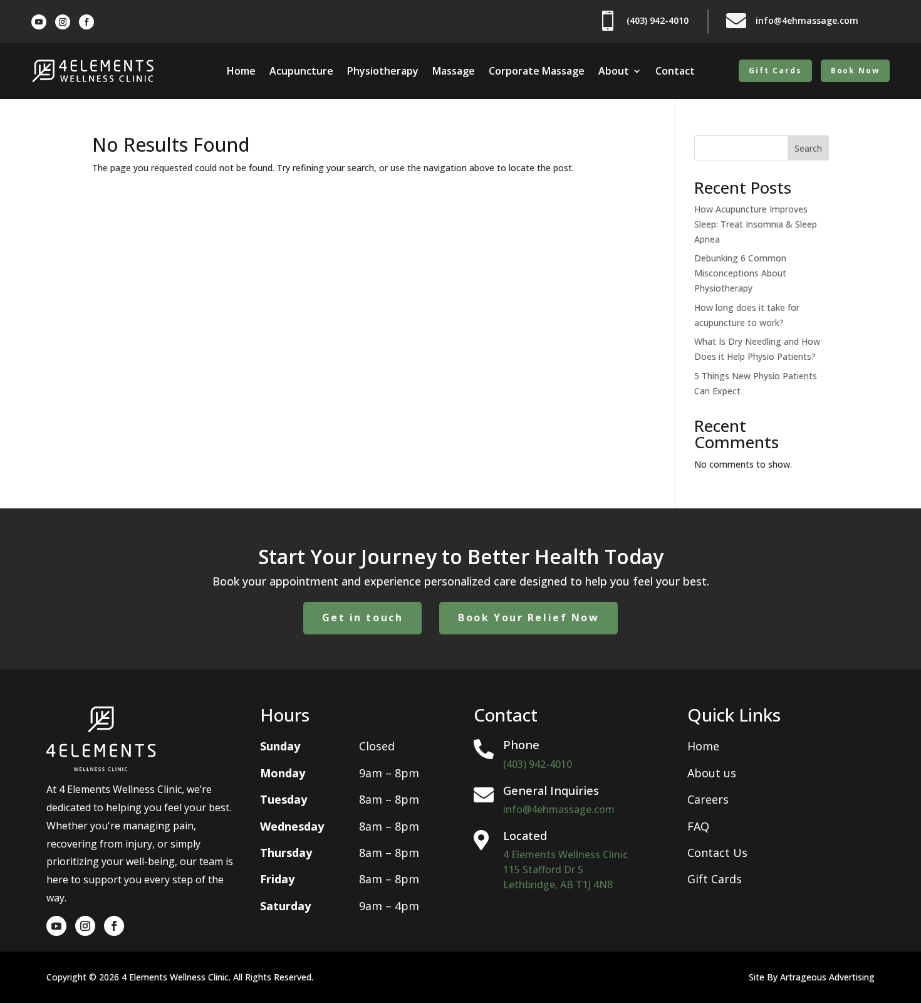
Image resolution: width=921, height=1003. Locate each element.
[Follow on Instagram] (62, 21)
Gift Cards (775, 70)
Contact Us (717, 852)
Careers (708, 799)
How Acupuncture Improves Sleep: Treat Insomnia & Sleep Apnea (755, 224)
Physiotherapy (383, 72)
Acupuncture (301, 72)
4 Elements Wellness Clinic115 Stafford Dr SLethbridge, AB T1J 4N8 (565, 869)
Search (808, 148)
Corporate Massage (537, 72)
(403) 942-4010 (537, 764)
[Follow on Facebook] (86, 21)
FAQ (698, 826)
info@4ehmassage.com (559, 809)
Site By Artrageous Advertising (812, 977)
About (613, 72)
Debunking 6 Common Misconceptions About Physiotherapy (740, 273)
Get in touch (362, 617)
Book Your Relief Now (528, 617)
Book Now (855, 70)
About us (711, 772)
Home (241, 72)
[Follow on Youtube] (38, 21)
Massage (453, 72)
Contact (675, 72)
